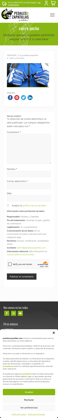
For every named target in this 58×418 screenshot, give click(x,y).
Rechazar (29, 399)
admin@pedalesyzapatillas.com (31, 247)
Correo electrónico (17, 181)
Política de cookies (19, 414)
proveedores (8, 366)
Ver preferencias (29, 407)
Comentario (14, 132)
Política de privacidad (36, 414)
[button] (53, 332)
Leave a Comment (16, 58)
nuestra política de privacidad (20, 254)
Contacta (8, 329)
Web (9, 193)
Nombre (12, 169)
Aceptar (29, 392)
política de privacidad (34, 205)
